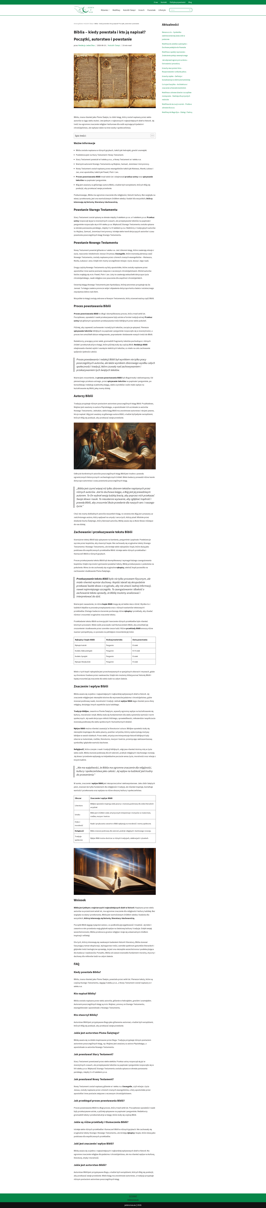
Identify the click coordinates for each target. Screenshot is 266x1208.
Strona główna (78, 24)
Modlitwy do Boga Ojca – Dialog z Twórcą (177, 112)
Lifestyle (162, 10)
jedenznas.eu (133, 1199)
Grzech (141, 10)
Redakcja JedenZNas (86, 45)
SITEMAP (133, 1196)
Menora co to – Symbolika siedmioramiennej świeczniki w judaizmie (173, 35)
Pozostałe (151, 10)
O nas (156, 2)
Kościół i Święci (129, 10)
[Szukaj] (190, 10)
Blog (190, 2)
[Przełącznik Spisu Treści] (151, 135)
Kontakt (164, 2)
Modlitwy (116, 10)
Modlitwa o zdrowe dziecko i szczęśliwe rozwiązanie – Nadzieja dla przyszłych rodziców (176, 96)
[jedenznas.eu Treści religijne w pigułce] (84, 10)
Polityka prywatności (177, 2)
